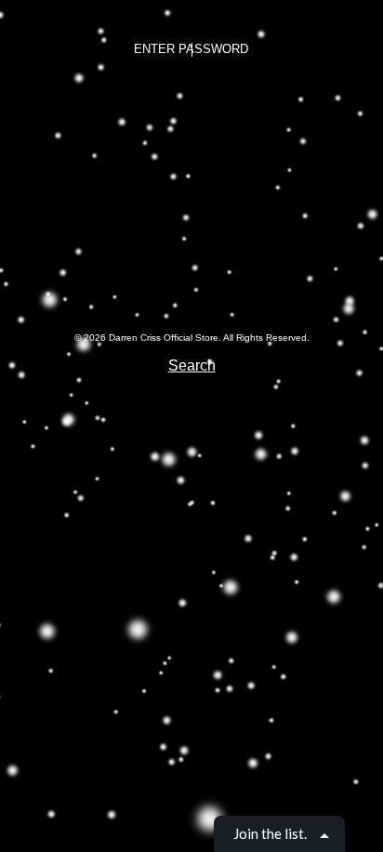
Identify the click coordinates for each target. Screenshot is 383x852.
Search (192, 365)
